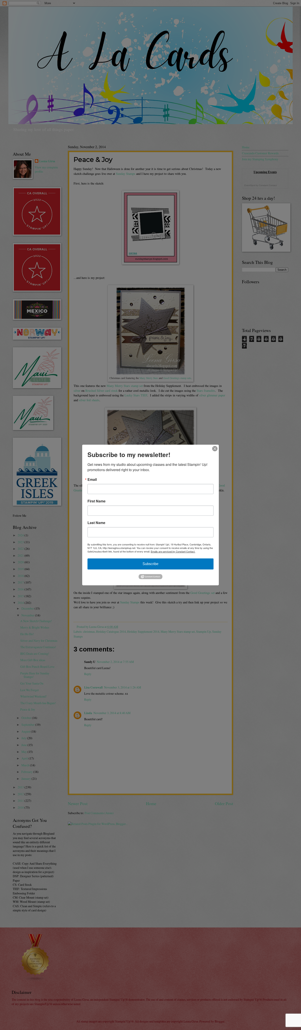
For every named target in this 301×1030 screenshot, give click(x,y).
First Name (96, 501)
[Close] (214, 448)
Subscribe (150, 564)
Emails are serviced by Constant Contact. (173, 551)
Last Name (96, 522)
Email (92, 479)
